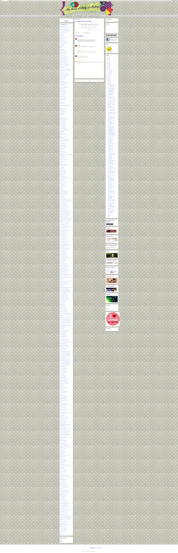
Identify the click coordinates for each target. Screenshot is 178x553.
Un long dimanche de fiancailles (65, 506)
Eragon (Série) (62, 113)
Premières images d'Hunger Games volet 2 (111, 173)
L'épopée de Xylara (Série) (64, 191)
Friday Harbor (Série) (63, 123)
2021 (108, 58)
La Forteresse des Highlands (64, 222)
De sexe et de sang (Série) (64, 87)
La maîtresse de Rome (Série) (64, 225)
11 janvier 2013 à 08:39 (82, 50)
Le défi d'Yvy (62, 262)
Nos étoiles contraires (63, 392)
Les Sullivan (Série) (63, 357)
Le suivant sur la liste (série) (64, 299)
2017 (108, 63)
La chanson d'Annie (63, 208)
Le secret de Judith (63, 293)
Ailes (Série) (62, 38)
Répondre (78, 42)
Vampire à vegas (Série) (63, 529)
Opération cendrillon (63, 397)
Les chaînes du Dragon (63, 311)
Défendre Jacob (62, 88)
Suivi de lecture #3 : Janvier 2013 (111, 212)
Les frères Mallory (63, 333)
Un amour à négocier (63, 500)
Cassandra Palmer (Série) (64, 56)
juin (108, 77)
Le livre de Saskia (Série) (64, 271)
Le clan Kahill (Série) (63, 259)
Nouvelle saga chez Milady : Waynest (111, 149)
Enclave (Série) (62, 110)
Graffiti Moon (62, 131)
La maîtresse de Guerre (63, 224)
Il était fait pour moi (63, 148)
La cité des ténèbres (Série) (64, 211)
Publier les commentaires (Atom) (91, 83)
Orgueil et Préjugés (63, 398)
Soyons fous (62, 477)
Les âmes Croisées (63, 307)
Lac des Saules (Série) (63, 254)
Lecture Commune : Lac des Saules (111, 156)
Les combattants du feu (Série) (64, 322)
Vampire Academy (63, 531)
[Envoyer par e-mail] (85, 32)
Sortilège (61, 473)
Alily (78, 45)
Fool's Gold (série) (63, 122)
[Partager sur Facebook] (87, 32)
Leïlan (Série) (62, 305)
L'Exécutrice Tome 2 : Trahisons (111, 187)
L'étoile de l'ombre (63, 194)
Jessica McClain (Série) (63, 164)
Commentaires (109, 309)
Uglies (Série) (62, 499)
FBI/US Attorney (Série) (63, 119)
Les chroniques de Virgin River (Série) (66, 319)
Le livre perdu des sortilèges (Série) (65, 274)
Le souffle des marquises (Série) (65, 298)
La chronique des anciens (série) (65, 209)
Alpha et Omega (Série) (63, 41)
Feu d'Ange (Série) (63, 120)
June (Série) (62, 167)
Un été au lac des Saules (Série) (65, 503)
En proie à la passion (63, 108)
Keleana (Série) (62, 174)
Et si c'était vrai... (62, 114)
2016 (108, 64)
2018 (108, 62)
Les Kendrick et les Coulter (64, 339)
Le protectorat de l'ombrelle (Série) (65, 287)
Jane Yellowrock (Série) (63, 161)
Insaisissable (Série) (63, 156)
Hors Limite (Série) (63, 143)
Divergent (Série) (62, 99)
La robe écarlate (62, 239)
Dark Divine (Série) (63, 84)
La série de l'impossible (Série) (64, 248)
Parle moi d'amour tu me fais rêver (65, 404)
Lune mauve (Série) (63, 372)
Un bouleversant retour (63, 502)
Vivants (61, 532)
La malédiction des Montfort (64, 227)
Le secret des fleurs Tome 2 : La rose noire (111, 181)
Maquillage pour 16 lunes (111, 199)
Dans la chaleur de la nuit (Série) (65, 82)
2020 (108, 59)
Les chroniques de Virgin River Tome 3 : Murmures (111, 197)
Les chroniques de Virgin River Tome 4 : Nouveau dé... (111, 158)
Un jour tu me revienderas (64, 505)
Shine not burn (62, 464)
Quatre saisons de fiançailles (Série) (65, 434)
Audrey (78, 38)
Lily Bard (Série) (62, 366)
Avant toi (61, 47)
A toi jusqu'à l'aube (63, 32)
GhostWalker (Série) (63, 126)
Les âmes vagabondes (63, 308)
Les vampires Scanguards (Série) (65, 363)
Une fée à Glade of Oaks (64, 521)
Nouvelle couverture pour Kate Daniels (111, 90)
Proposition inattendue (63, 426)
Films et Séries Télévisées (78, 16)
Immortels (61, 149)
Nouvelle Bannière (110, 167)
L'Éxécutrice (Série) (63, 197)
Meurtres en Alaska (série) (64, 383)
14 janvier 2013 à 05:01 (83, 55)
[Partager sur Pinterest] (88, 32)
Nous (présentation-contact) (69, 16)
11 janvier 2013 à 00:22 (83, 38)
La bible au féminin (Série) (64, 205)
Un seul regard (62, 514)
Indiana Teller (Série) (63, 152)
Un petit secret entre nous (64, 511)
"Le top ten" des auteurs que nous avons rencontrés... (111, 204)
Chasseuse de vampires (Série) (65, 64)
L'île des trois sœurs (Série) (64, 202)
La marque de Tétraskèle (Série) (65, 230)
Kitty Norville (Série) (63, 179)
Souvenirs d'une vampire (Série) (65, 476)
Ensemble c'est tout (63, 111)
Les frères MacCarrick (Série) (64, 331)
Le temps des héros (63, 301)
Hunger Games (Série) (63, 145)
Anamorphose (62, 44)
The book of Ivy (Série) (63, 485)
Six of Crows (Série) (63, 470)
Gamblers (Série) (62, 125)
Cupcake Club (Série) (63, 76)
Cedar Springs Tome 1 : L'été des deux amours (111, 123)
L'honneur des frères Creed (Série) (65, 200)
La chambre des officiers (64, 206)
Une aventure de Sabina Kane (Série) (65, 517)
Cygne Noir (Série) (63, 78)
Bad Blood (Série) (63, 50)
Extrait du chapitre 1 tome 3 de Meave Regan (111, 160)
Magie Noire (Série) (63, 377)
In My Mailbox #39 (110, 166)
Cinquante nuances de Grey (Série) (65, 70)
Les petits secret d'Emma (64, 348)
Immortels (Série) (62, 151)
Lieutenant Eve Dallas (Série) (64, 365)
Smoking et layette (63, 471)
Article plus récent (78, 80)
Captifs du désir (62, 55)
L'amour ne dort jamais (63, 182)
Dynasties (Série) (62, 102)
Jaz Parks (61, 162)
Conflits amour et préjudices (64, 73)
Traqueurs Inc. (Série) (63, 494)
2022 (108, 57)
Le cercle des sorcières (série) (64, 257)
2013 (108, 68)
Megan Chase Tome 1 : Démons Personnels (111, 128)
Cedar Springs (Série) (63, 58)
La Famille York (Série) (63, 217)
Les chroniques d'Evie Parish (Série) (65, 313)
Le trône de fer (62, 302)
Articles (108, 307)
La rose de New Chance (63, 242)
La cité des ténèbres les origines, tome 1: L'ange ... (111, 146)
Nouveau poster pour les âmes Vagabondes (111, 178)
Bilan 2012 (109, 96)
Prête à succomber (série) (64, 421)
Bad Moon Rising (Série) (64, 52)
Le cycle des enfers (63, 260)
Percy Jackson (62, 410)
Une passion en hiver (63, 526)
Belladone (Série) (62, 53)
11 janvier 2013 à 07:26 (83, 45)
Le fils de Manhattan (63, 268)
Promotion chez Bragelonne (110, 141)
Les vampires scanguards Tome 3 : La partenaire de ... (111, 201)
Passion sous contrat (63, 409)
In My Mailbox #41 (110, 116)
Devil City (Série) (62, 96)
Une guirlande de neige (63, 522)
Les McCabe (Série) (63, 343)
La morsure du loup (63, 233)
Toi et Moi (61, 488)
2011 (108, 215)
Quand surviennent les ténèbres (65, 431)
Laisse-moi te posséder (63, 256)
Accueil (62, 16)
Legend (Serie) (62, 304)
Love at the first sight (63, 369)
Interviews (85, 16)
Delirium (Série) (62, 90)
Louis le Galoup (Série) (63, 368)
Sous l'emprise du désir (63, 474)
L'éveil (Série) (62, 196)
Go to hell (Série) (62, 128)
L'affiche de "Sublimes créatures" (111, 184)
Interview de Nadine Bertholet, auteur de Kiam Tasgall (111, 130)
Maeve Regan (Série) (63, 375)
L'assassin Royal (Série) (63, 185)
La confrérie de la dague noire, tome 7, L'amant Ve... (111, 98)
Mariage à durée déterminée (64, 378)
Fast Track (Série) (63, 117)
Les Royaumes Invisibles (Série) (65, 351)
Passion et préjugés (63, 407)
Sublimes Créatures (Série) (64, 479)
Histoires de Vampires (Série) (64, 140)
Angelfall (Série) (62, 46)
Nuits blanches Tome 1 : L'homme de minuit (111, 191)
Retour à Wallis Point (63, 443)
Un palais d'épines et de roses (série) (65, 509)
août (109, 74)
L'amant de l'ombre (111, 139)
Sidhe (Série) (62, 468)
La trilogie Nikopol (63, 251)
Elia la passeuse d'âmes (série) (65, 105)
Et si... (61, 116)
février (109, 82)
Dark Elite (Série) (62, 85)
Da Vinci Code (62, 79)
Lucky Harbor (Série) (63, 371)
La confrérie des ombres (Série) (65, 214)
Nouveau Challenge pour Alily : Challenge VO (111, 153)
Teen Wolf (109, 182)
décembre (109, 69)
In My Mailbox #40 (110, 138)
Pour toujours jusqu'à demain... (64, 418)
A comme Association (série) (64, 29)
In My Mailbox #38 (110, 195)
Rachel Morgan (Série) (63, 437)
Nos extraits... (97, 16)
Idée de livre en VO (111, 185)
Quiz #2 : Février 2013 (111, 86)
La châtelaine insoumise (111, 117)
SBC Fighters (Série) (63, 459)
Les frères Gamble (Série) (64, 330)
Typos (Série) (62, 497)
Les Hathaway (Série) (63, 334)
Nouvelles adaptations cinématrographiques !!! (112, 132)
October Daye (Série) (63, 395)
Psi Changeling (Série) (63, 428)
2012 (108, 214)
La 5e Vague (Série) (63, 203)
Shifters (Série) (62, 462)
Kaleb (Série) (62, 168)
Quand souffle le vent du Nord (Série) (65, 429)
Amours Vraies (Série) (63, 43)
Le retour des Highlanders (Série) (65, 290)
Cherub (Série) (62, 67)
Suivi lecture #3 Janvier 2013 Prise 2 (111, 121)
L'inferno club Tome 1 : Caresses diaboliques (111, 85)
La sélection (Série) (63, 247)
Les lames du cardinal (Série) (64, 340)
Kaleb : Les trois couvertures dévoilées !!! (111, 107)
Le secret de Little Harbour (64, 295)
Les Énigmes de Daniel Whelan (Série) (66, 325)
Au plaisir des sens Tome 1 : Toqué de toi (111, 162)
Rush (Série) (62, 453)
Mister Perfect (62, 386)
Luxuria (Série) (62, 374)
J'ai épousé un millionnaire (64, 159)
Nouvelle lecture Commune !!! (110, 94)
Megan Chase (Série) (63, 380)
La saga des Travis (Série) (64, 245)
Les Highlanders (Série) (63, 336)
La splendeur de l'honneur (64, 250)
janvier (109, 83)
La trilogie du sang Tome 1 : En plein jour (111, 103)
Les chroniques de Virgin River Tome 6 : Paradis (111, 112)
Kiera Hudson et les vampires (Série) (65, 177)
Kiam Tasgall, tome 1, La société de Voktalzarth (111, 206)
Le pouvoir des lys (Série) (64, 284)
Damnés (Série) (62, 81)
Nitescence (62, 389)
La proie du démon (63, 236)
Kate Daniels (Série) (63, 173)
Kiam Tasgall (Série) (63, 176)
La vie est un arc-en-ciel (63, 253)
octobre (109, 72)
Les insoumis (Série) (63, 337)
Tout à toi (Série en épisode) (64, 491)
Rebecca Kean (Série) (63, 440)
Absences (61, 35)
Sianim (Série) (62, 467)
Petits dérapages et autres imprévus (65, 412)
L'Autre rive (62, 188)
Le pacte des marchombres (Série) (65, 281)
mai (108, 78)
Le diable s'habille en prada (64, 265)
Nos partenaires (91, 16)
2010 (108, 216)
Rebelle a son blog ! (111, 126)
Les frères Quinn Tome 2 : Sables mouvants (112, 92)
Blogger (96, 551)
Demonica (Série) (62, 93)
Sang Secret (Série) (63, 456)
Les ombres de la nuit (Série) (64, 345)
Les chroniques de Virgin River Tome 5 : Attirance (112, 135)
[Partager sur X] (86, 32)
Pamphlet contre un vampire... (64, 400)
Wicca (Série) (62, 534)
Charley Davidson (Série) (64, 61)
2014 (108, 67)
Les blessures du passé (63, 310)
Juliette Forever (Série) (63, 165)
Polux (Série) (62, 415)
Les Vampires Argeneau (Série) (65, 360)
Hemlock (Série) (62, 137)
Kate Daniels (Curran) (63, 171)
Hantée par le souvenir (63, 134)
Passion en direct (62, 406)
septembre (109, 73)
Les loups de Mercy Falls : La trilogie (65, 342)
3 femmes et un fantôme (64, 26)
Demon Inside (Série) (63, 91)
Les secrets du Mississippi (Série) (65, 354)
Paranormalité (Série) (63, 403)
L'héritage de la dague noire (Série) (65, 199)
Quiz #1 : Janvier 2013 (111, 210)
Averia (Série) (62, 49)
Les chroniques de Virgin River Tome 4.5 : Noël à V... (111, 110)
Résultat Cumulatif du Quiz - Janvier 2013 (111, 88)
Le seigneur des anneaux (64, 296)
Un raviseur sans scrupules (64, 512)
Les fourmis (62, 328)
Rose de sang (62, 450)
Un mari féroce (62, 508)
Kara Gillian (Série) (63, 170)
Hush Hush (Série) (63, 146)
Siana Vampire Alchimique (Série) (65, 465)
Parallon (61, 401)
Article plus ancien (100, 80)
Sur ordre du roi (62, 482)
